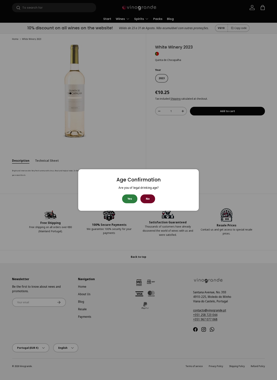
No (148, 198)
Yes (130, 198)
